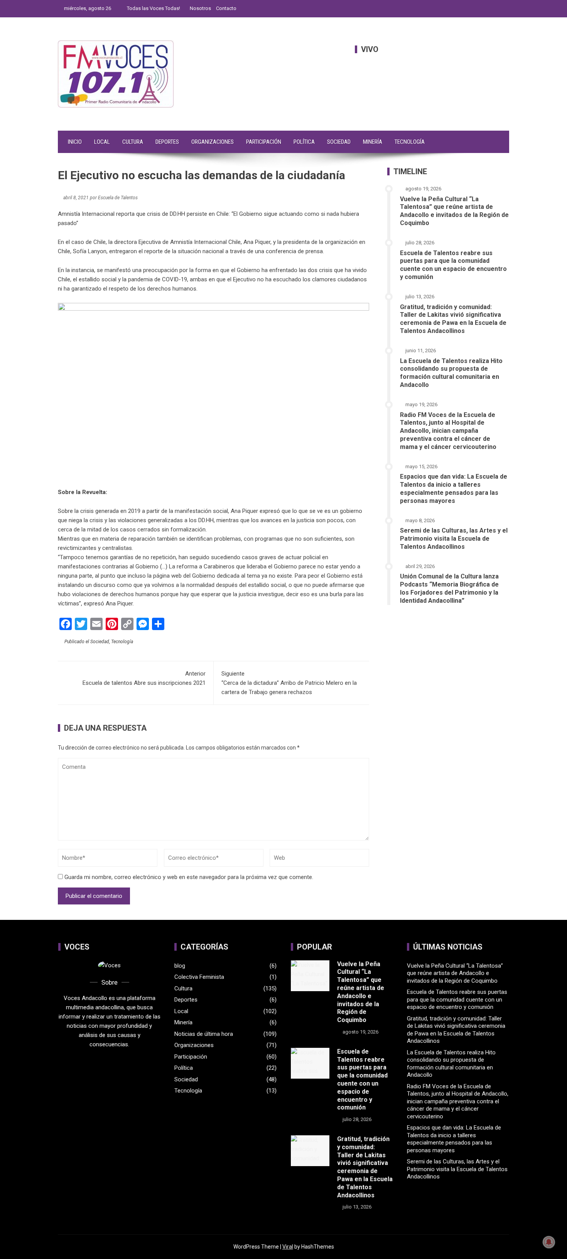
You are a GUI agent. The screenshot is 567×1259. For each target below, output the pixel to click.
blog (179, 965)
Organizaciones (212, 141)
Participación (263, 141)
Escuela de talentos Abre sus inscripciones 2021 (144, 678)
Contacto (226, 8)
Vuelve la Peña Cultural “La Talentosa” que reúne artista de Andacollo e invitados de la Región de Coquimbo (454, 211)
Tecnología (410, 141)
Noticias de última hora (203, 1033)
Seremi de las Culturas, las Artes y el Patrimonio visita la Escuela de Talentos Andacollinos (454, 538)
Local (102, 141)
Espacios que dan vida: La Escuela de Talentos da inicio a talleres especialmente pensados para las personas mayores (453, 488)
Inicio (75, 141)
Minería (372, 141)
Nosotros (200, 8)
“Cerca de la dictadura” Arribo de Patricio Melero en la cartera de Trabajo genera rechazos (289, 683)
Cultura (132, 141)
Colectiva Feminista (199, 976)
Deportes (167, 141)
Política (304, 141)
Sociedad (339, 141)
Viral (287, 1247)
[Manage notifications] (549, 1242)
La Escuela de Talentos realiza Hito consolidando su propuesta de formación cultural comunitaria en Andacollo (451, 372)
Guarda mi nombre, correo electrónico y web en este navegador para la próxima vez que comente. (188, 877)
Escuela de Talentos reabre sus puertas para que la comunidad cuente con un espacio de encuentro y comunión (453, 265)
